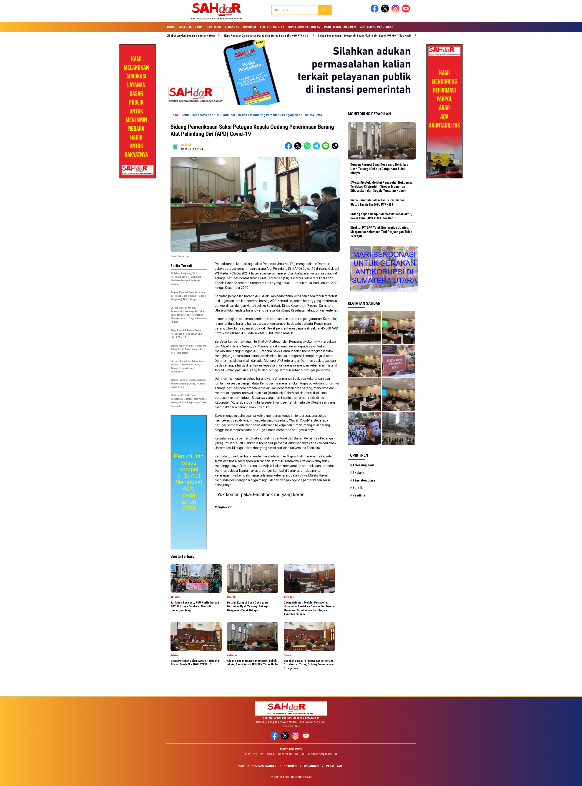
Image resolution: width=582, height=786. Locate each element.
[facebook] (375, 11)
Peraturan (213, 27)
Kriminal (229, 115)
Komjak (271, 754)
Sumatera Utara (311, 115)
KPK (255, 754)
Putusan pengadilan (320, 754)
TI (336, 754)
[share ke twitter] (299, 148)
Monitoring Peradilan (304, 27)
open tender (285, 754)
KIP (303, 754)
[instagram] (396, 11)
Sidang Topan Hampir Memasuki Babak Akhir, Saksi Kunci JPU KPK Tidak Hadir (326, 35)
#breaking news (363, 465)
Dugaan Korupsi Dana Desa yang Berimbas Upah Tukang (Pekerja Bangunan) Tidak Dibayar (379, 169)
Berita (185, 115)
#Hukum (358, 472)
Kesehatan (199, 115)
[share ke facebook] (289, 148)
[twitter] (386, 11)
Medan (242, 115)
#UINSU (358, 488)
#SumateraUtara (364, 480)
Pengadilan (290, 115)
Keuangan (232, 27)
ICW (247, 754)
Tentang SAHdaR (272, 27)
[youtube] (406, 11)
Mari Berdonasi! (190, 27)
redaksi (186, 144)
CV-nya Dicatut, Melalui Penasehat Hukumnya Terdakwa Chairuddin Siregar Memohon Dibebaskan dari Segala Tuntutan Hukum (381, 186)
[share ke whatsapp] (308, 148)
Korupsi (215, 115)
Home (171, 27)
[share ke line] (326, 148)
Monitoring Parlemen (340, 27)
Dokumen (249, 27)
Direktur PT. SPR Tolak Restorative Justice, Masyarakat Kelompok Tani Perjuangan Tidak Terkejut (381, 232)
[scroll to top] (561, 779)
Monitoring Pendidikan (376, 27)
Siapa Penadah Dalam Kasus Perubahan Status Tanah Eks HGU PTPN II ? (228, 35)
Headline (359, 495)
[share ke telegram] (317, 148)
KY (262, 754)
